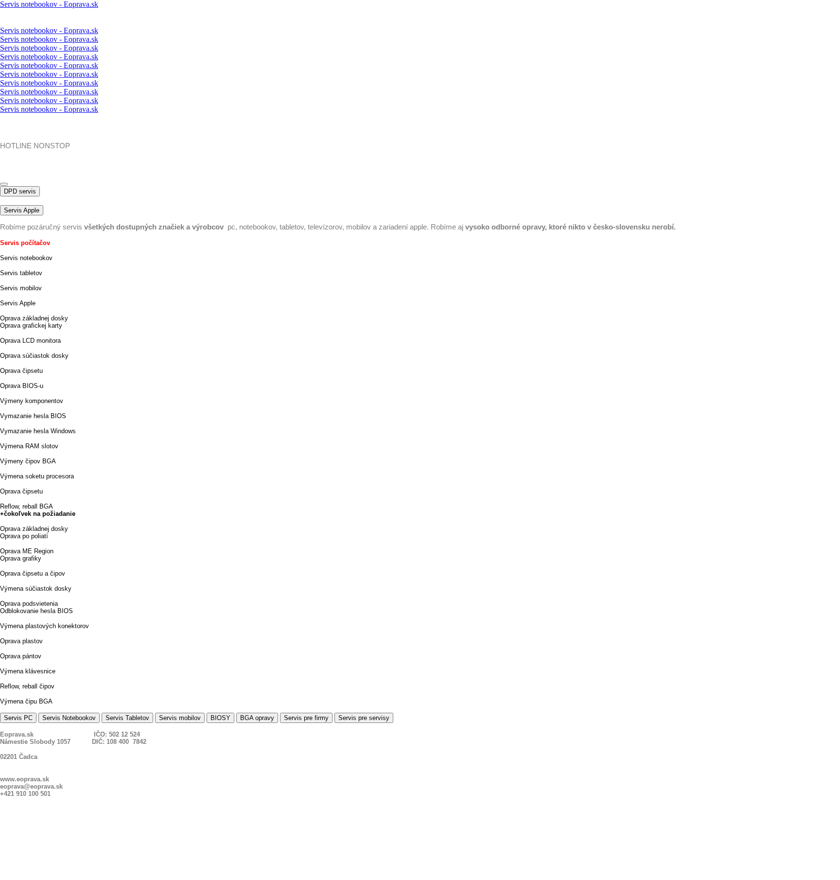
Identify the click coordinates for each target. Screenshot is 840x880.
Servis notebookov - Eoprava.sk (49, 4)
